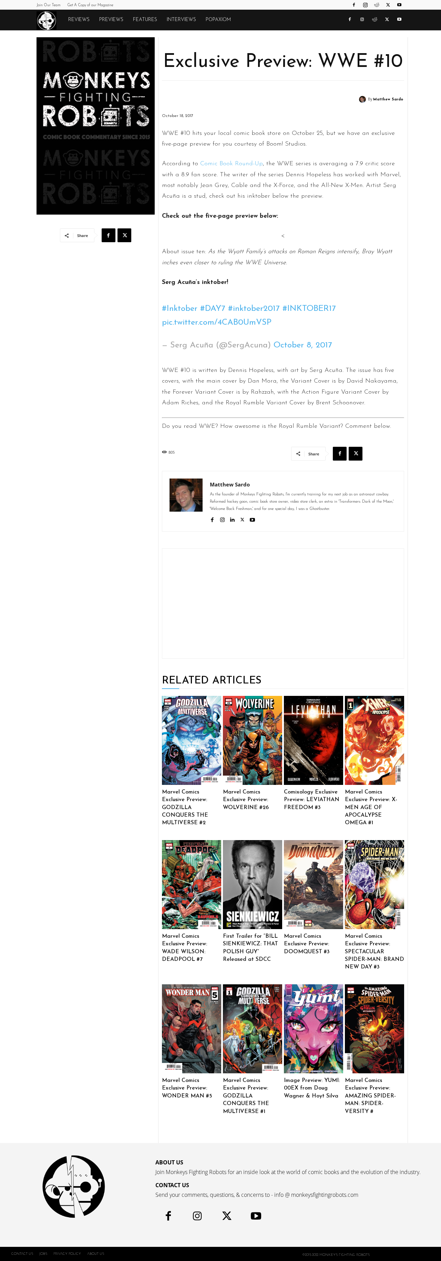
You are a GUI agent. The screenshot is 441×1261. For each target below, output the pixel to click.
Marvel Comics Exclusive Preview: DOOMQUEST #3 (307, 944)
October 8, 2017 (303, 345)
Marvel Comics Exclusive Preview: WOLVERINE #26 (246, 799)
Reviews (79, 19)
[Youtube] (399, 5)
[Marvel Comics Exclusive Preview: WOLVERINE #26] (252, 740)
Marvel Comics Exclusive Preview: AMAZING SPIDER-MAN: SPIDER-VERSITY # (370, 1096)
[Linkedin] (232, 519)
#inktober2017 (254, 309)
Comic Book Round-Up (231, 164)
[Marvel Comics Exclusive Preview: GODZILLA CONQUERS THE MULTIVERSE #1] (252, 1028)
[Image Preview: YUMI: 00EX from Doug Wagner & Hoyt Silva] (313, 1028)
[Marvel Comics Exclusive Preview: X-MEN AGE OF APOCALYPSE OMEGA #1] (374, 740)
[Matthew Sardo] (363, 99)
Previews (111, 19)
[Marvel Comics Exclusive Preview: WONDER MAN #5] (191, 1028)
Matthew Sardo (388, 99)
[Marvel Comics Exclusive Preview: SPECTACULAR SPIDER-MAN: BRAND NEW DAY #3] (374, 884)
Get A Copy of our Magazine (90, 5)
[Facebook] (354, 5)
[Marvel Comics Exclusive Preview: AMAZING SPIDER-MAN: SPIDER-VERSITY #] (374, 1028)
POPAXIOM (218, 19)
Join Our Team (49, 5)
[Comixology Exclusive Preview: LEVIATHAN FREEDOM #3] (313, 740)
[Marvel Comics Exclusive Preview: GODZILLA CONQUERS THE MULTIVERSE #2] (191, 740)
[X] (388, 5)
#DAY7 (212, 309)
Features (145, 19)
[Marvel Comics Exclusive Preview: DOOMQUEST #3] (313, 884)
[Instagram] (365, 5)
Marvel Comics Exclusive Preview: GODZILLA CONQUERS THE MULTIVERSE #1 (246, 1096)
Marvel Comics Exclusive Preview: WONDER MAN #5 (187, 1088)
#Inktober (179, 309)
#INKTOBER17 (309, 309)
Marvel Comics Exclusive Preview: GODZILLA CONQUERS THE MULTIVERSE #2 (185, 807)
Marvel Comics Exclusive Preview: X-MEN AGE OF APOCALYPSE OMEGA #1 (371, 807)
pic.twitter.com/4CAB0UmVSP (216, 322)
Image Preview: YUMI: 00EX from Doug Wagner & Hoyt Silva (312, 1088)
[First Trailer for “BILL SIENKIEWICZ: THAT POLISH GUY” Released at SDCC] (252, 884)
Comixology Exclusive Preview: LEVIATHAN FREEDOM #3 (311, 799)
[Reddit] (376, 5)
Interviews (181, 19)
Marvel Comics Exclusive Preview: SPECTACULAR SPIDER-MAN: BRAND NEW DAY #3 (374, 952)
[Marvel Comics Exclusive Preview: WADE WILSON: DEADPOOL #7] (191, 884)
